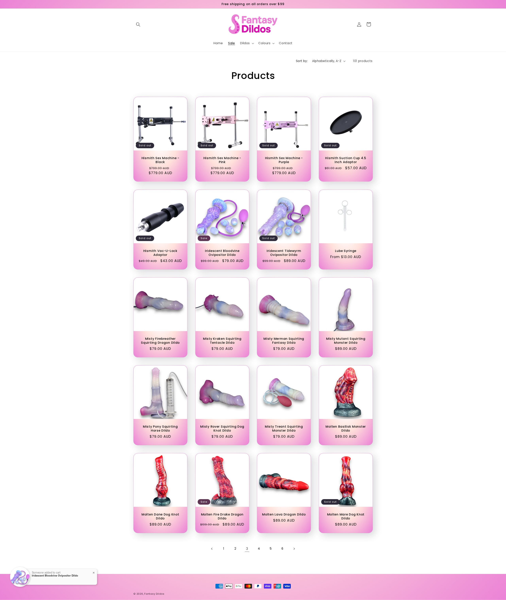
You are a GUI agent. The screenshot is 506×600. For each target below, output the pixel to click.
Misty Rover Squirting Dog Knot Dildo (222, 429)
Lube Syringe (345, 251)
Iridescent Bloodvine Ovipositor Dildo (222, 253)
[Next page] (294, 548)
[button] (138, 24)
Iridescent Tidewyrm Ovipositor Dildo (284, 253)
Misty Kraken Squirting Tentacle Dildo (222, 341)
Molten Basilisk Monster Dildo (346, 429)
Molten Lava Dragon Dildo (284, 514)
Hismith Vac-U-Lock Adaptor (160, 253)
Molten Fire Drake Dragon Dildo (222, 516)
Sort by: (302, 61)
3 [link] (247, 548)
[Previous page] (212, 548)
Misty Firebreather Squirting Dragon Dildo (160, 341)
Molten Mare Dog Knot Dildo (345, 516)
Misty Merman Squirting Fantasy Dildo (283, 341)
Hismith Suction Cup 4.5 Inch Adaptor (345, 160)
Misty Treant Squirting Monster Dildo (284, 429)
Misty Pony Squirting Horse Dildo (160, 429)
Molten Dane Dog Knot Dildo (160, 516)
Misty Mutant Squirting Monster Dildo (345, 341)
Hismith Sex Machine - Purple (284, 160)
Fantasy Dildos (154, 593)
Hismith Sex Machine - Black (160, 160)
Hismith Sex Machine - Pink (222, 160)
